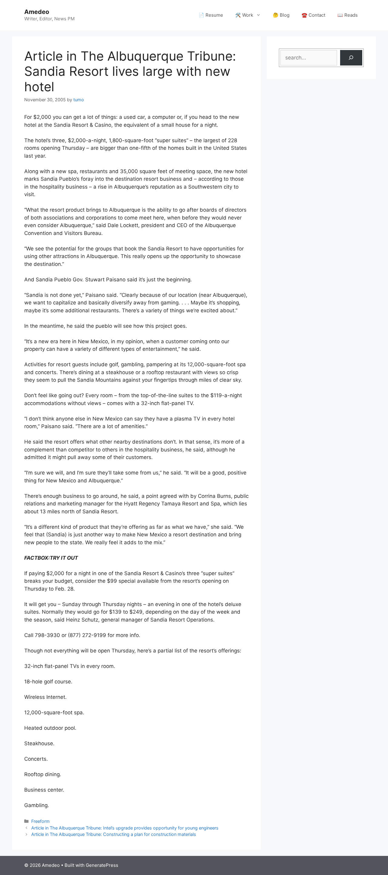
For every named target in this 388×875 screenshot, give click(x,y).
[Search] (351, 57)
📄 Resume (211, 15)
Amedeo (36, 11)
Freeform (40, 821)
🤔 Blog (281, 15)
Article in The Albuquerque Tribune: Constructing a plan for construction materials (113, 834)
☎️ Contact (313, 15)
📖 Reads (347, 15)
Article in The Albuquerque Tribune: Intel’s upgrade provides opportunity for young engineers (125, 827)
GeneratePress (102, 865)
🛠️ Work (244, 15)
